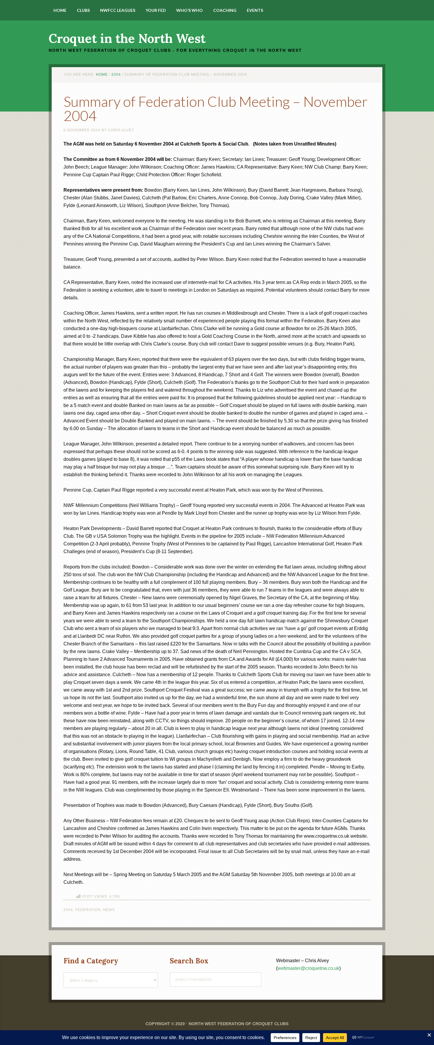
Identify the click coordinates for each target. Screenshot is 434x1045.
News (109, 910)
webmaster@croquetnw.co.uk (308, 968)
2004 (68, 910)
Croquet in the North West (127, 38)
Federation (88, 910)
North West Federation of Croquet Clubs (238, 1023)
